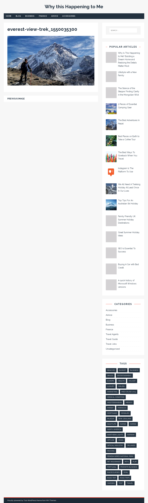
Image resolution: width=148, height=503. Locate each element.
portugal (111, 467)
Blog (18, 16)
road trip (111, 478)
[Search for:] (123, 30)
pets (127, 462)
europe (110, 381)
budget (122, 370)
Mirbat (110, 408)
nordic (133, 424)
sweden (111, 483)
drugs (110, 376)
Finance (43, 16)
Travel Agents (112, 334)
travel (130, 483)
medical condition (115, 397)
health (121, 381)
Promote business (128, 467)
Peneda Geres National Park (120, 456)
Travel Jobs (111, 344)
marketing (112, 392)
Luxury (110, 386)
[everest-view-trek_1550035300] (50, 84)
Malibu (121, 386)
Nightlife (111, 424)
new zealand (124, 419)
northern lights (115, 435)
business (134, 370)
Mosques (125, 413)
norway (131, 435)
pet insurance (114, 462)
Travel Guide (112, 339)
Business (30, 16)
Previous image (16, 99)
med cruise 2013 (128, 392)
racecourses (113, 472)
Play (135, 462)
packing (111, 451)
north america (114, 429)
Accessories (68, 16)
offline (110, 440)
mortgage (112, 413)
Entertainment (124, 376)
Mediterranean (114, 402)
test (121, 483)
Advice (54, 16)
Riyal (126, 472)
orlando (131, 445)
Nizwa (123, 424)
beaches (111, 370)
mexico (129, 402)
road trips (125, 478)
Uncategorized (113, 349)
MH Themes (51, 500)
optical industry (115, 445)
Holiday (132, 381)
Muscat (110, 419)
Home (8, 16)
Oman (120, 440)
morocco (122, 408)
